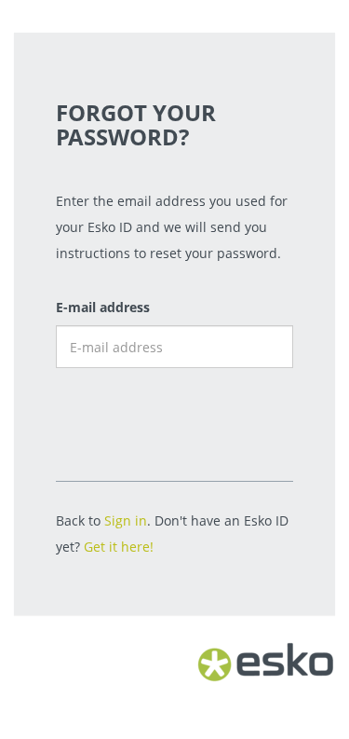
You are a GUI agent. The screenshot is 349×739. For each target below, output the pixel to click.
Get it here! (119, 546)
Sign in (125, 520)
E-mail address (103, 307)
